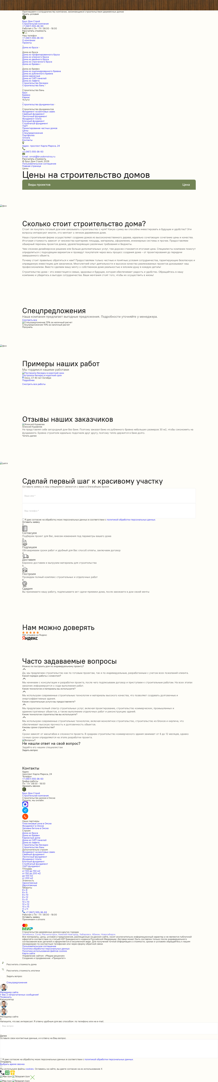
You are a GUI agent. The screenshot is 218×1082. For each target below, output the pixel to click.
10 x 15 (25, 906)
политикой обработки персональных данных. (131, 519)
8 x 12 (25, 897)
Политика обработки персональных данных (46, 948)
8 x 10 (25, 894)
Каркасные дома (31, 837)
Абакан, (96, 934)
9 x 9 (25, 899)
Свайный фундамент (33, 854)
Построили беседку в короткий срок (42, 375)
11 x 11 (25, 908)
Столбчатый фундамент (35, 863)
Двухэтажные (29, 885)
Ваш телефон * (31, 511)
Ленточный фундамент (34, 856)
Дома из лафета (30, 842)
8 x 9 (24, 892)
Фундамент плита (31, 859)
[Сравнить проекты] (26, 33)
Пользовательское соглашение (39, 163)
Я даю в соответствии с (90, 519)
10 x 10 (25, 901)
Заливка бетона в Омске (35, 828)
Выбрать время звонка (12, 1064)
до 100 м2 (27, 875)
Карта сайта (28, 953)
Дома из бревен (31, 835)
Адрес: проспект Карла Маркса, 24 (41, 145)
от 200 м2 (27, 878)
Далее (3, 1035)
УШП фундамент (31, 866)
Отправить (5, 1061)
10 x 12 (25, 904)
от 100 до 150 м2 (31, 870)
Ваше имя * (29, 496)
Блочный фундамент (33, 861)
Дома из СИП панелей (34, 840)
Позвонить (6, 996)
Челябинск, (28, 934)
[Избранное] (23, 33)
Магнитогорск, (50, 934)
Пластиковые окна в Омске (37, 823)
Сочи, (38, 934)
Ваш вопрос (8, 1026)
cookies (30, 1068)
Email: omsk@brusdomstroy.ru (38, 156)
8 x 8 (24, 889)
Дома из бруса (30, 832)
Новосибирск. (108, 934)
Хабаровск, (85, 934)
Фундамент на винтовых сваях (38, 851)
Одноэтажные (29, 882)
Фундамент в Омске (33, 825)
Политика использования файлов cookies (44, 950)
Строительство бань (33, 847)
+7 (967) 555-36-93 (32, 25)
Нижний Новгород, (68, 934)
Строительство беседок (35, 844)
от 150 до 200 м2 (31, 873)
